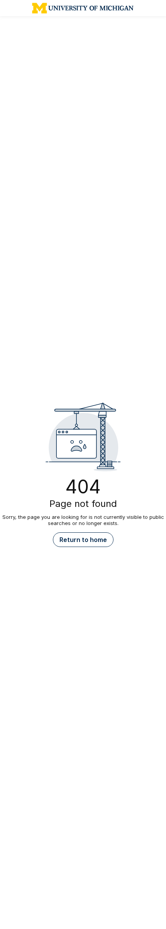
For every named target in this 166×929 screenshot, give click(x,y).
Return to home (83, 540)
